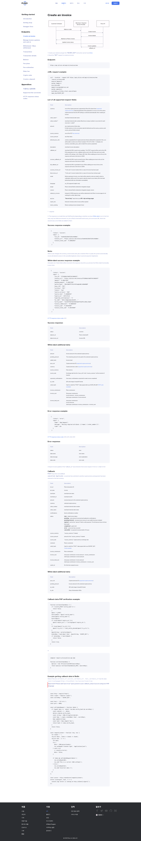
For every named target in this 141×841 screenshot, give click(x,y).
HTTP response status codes (31, 97)
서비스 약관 (74, 814)
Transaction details (29, 56)
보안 (47, 817)
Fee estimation (28, 67)
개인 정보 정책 (75, 811)
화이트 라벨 (25, 824)
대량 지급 (24, 821)
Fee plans (26, 63)
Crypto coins (27, 75)
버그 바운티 (49, 821)
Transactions (27, 52)
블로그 (48, 814)
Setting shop (27, 23)
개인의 (23, 814)
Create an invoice (29, 36)
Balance (26, 59)
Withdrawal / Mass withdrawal (29, 47)
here (91, 53)
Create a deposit (29, 79)
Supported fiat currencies (32, 93)
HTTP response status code (56, 318)
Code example (68, 548)
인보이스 (24, 827)
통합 (23, 834)
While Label (96, 216)
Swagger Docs (28, 26)
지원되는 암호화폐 (29, 89)
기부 (23, 830)
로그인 (107, 3)
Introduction (27, 19)
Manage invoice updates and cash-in (31, 41)
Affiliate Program (51, 824)
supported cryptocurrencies (83, 363)
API (47, 811)
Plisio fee (26, 71)
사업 (23, 811)
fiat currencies (75, 133)
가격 (84, 3)
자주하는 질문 (50, 827)
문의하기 (48, 830)
